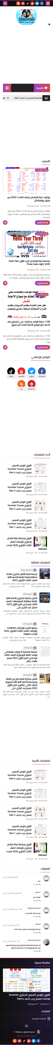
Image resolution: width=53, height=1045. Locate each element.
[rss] (18, 3)
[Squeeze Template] (38, 1032)
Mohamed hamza (34, 908)
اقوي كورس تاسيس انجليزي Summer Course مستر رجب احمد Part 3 (20, 487)
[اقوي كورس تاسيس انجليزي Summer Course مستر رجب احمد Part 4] (40, 469)
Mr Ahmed (44, 1004)
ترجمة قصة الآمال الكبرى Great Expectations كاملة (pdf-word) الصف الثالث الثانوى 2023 (21, 577)
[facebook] (42, 3)
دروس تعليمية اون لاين (26, 1035)
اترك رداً (36, 884)
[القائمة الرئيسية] (7, 88)
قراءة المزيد (42, 222)
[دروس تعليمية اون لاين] (26, 17)
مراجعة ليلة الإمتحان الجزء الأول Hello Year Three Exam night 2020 (29, 262)
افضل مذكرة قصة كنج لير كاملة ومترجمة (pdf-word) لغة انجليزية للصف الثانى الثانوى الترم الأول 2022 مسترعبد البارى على (21, 683)
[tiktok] (28, 3)
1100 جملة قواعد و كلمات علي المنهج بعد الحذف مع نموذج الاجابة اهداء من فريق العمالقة (28, 324)
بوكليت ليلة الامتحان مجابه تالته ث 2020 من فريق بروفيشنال (28, 198)
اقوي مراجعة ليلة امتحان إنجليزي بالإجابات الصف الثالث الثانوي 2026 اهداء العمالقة (26, 543)
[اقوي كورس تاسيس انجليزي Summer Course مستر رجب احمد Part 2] (40, 505)
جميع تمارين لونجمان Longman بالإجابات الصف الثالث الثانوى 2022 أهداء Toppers (20, 631)
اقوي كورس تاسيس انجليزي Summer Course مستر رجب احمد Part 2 (20, 505)
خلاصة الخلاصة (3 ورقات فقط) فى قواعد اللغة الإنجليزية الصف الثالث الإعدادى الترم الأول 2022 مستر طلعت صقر (20, 656)
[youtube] (32, 3)
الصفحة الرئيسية (39, 1018)
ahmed (37, 924)
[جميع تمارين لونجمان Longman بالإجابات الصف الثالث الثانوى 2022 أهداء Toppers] (44, 627)
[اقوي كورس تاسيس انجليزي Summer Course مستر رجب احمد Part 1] (40, 523)
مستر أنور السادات (33, 940)
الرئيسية (40, 88)
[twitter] (37, 3)
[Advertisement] (26, 54)
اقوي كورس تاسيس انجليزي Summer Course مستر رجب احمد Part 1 (20, 523)
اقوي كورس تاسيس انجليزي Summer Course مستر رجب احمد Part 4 (20, 469)
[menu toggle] (48, 3)
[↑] (26, 1026)
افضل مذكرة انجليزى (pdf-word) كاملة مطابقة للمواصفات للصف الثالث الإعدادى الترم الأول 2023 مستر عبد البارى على (21, 602)
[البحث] (5, 3)
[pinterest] (23, 3)
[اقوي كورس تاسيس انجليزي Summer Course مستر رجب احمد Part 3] (40, 487)
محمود (37, 892)
